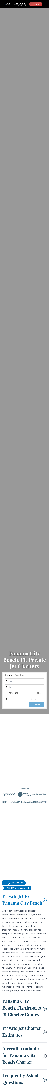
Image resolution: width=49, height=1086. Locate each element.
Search (37, 705)
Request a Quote (35, 4)
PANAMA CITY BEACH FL (17, 888)
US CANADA (17, 883)
